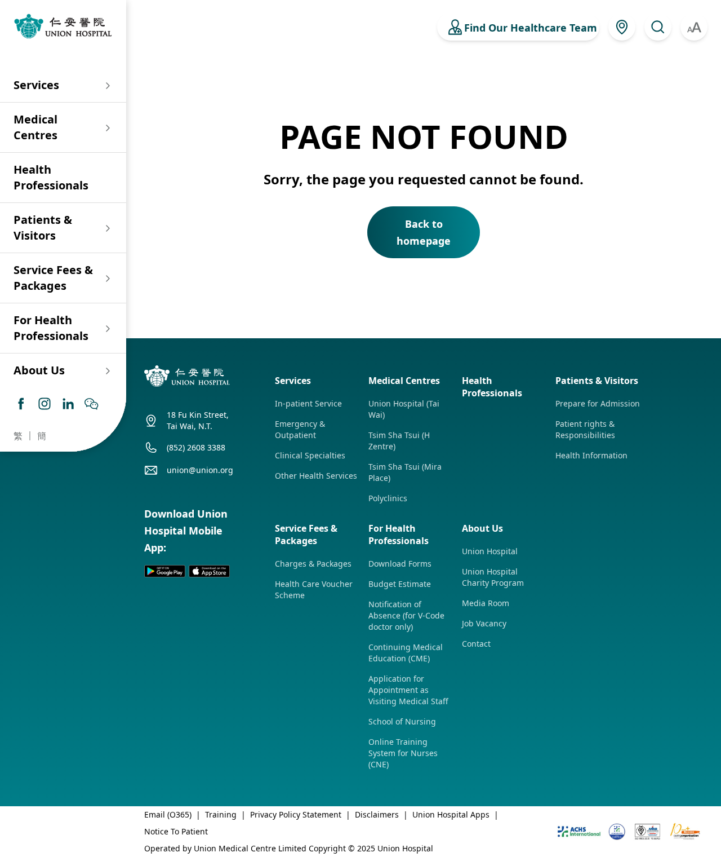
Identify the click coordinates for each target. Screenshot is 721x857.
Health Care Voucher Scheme (314, 589)
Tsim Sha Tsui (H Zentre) (399, 441)
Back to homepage (424, 232)
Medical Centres (35, 127)
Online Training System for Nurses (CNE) (403, 753)
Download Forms (399, 563)
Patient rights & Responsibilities (585, 429)
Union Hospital (490, 551)
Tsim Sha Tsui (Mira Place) (405, 472)
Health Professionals (51, 177)
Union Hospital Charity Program (493, 577)
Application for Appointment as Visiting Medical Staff (408, 689)
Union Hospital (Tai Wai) (403, 409)
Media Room (485, 603)
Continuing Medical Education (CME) (405, 653)
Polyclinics (387, 498)
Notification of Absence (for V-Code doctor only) (406, 615)
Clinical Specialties (310, 455)
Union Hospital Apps (450, 814)
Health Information (591, 455)
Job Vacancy (484, 623)
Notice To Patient (176, 831)
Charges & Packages (313, 563)
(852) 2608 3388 (196, 447)
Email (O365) (168, 814)
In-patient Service (308, 403)
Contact (476, 643)
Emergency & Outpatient (300, 429)
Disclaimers (377, 814)
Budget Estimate (399, 583)
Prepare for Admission (597, 403)
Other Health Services (316, 475)
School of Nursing (402, 721)
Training (221, 814)
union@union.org (200, 470)
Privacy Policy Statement (295, 814)
